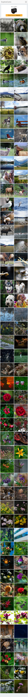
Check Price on (14, 15)
